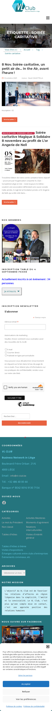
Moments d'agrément (37, 522)
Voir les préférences (26, 699)
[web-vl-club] (9, 260)
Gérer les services (25, 675)
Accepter (26, 684)
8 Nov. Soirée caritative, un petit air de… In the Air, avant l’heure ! (25, 69)
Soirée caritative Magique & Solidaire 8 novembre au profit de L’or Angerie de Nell (26, 139)
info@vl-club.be (18, 475)
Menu (47, 18)
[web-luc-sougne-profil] (17, 260)
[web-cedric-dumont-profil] (35, 260)
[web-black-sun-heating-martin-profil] (43, 260)
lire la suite (9, 119)
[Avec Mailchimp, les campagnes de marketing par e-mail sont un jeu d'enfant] (26, 406)
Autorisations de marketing (16, 335)
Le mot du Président (12, 522)
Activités (6, 518)
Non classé (7, 526)
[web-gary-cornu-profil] (26, 260)
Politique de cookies (14, 706)
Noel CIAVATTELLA (35, 78)
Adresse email (12, 322)
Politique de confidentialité (34, 706)
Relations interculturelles (34, 528)
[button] (47, 646)
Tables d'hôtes (9, 534)
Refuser (26, 691)
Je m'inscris (10, 291)
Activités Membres (35, 518)
